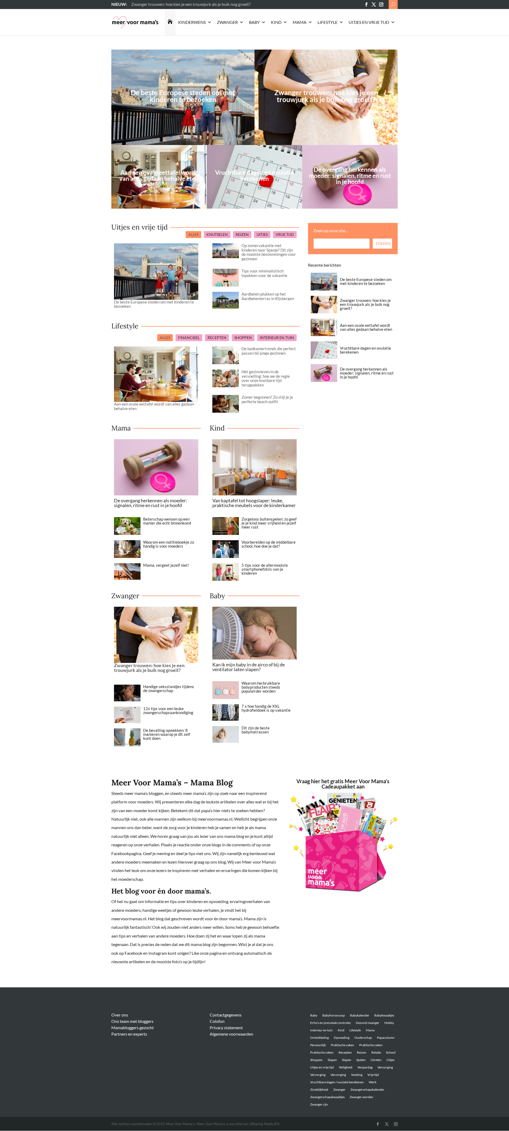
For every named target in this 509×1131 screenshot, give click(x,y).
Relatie (376, 1052)
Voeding (356, 1075)
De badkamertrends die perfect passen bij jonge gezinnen (269, 350)
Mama (299, 22)
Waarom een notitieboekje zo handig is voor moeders (168, 544)
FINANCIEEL (189, 337)
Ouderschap (363, 1038)
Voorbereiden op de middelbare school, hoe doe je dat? (269, 544)
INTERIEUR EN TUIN (277, 337)
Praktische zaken (342, 1045)
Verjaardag (364, 1067)
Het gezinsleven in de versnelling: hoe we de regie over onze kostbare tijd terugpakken (266, 378)
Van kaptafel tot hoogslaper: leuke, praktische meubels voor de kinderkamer (254, 503)
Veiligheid (345, 1067)
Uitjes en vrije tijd (369, 22)
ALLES (193, 234)
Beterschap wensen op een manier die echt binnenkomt (167, 521)
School (391, 1052)
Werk (372, 1082)
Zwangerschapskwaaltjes (327, 1097)
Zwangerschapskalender (367, 1090)
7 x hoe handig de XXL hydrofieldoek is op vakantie (266, 708)
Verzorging (385, 1067)
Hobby (389, 1023)
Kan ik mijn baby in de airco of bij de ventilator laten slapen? (248, 667)
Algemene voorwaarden (231, 1033)
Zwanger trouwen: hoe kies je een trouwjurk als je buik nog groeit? (326, 96)
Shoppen (316, 1060)
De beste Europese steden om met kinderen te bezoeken (183, 96)
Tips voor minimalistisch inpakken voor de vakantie (264, 273)
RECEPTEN (217, 337)
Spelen (361, 1060)
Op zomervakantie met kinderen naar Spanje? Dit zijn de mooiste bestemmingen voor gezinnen (269, 252)
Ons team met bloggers (132, 1021)
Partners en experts (129, 1033)
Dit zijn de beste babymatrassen (256, 729)
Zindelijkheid (319, 1090)
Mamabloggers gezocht (132, 1027)
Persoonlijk (318, 1045)
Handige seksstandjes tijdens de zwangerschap (168, 688)
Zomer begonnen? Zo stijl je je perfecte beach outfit (267, 399)
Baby (254, 22)
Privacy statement (226, 1027)
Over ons (119, 1014)
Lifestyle (327, 22)
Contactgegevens (226, 1014)
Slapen (332, 1060)
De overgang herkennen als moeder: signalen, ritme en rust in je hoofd (150, 503)
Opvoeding (341, 1038)
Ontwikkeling (319, 1038)
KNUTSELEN (217, 234)
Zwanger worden (361, 1097)
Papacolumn (385, 1038)
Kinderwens (192, 22)
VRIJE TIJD (285, 234)
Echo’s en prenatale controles (330, 1023)
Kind (276, 22)
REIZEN (242, 234)
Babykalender (359, 1015)
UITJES (262, 234)
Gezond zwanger (367, 1023)
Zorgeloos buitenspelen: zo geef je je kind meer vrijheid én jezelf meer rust (269, 523)
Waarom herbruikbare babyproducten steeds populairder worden (261, 687)
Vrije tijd (373, 1075)
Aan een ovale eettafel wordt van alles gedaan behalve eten (154, 406)
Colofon (217, 1021)
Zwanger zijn (319, 1104)
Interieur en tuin (321, 1030)
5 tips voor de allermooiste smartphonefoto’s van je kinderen (265, 569)
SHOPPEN (243, 337)
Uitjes (390, 1060)
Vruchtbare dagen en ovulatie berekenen (365, 350)
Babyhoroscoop (333, 1015)
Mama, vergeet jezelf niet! (166, 565)
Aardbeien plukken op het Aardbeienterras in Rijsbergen (268, 296)
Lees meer (140, 4)
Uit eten (376, 1060)
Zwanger (227, 22)
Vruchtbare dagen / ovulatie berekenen (337, 1082)
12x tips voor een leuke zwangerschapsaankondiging (168, 710)
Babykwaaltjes (384, 1015)
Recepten (345, 1052)
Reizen (361, 1052)
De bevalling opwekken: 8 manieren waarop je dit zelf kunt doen (166, 734)
